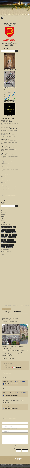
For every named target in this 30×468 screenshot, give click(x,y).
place (5, 239)
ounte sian (7, 242)
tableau (2, 237)
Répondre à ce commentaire (11, 383)
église (10, 234)
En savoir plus (8, 467)
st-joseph (16, 364)
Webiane (3, 222)
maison (2, 242)
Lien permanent (8, 363)
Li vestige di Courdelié (11, 312)
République (3, 229)
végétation (13, 237)
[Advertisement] (5, 279)
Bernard (3, 210)
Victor (2, 220)
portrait (14, 227)
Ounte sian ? (11, 358)
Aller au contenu (4, 1)
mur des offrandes (12, 232)
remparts (3, 247)
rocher (2, 234)
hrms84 (2, 186)
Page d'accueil (15, 305)
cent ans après (13, 242)
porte (9, 237)
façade (2, 232)
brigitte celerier (4, 128)
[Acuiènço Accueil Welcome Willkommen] (9, 32)
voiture (8, 229)
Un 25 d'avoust (8, 121)
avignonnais (14, 234)
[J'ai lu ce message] (28, 464)
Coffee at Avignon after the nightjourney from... (9, 187)
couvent (5, 365)
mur (7, 244)
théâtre (6, 234)
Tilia (2, 121)
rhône (8, 239)
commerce (3, 244)
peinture (12, 239)
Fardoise (3, 214)
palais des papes (9, 247)
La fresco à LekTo (8, 305)
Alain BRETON (4, 140)
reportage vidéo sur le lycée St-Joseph (11, 352)
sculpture (12, 229)
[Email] (2, 18)
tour (6, 237)
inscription (3, 227)
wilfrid (2, 147)
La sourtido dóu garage (24, 305)
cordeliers (12, 364)
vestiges (7, 364)
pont (7, 227)
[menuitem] (8, 305)
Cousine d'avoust (10, 134)
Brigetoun (3, 212)
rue (2, 239)
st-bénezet (11, 244)
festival (6, 232)
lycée (19, 364)
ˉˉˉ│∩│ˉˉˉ (3, 134)
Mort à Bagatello (10, 147)
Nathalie (3, 216)
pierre (11, 227)
